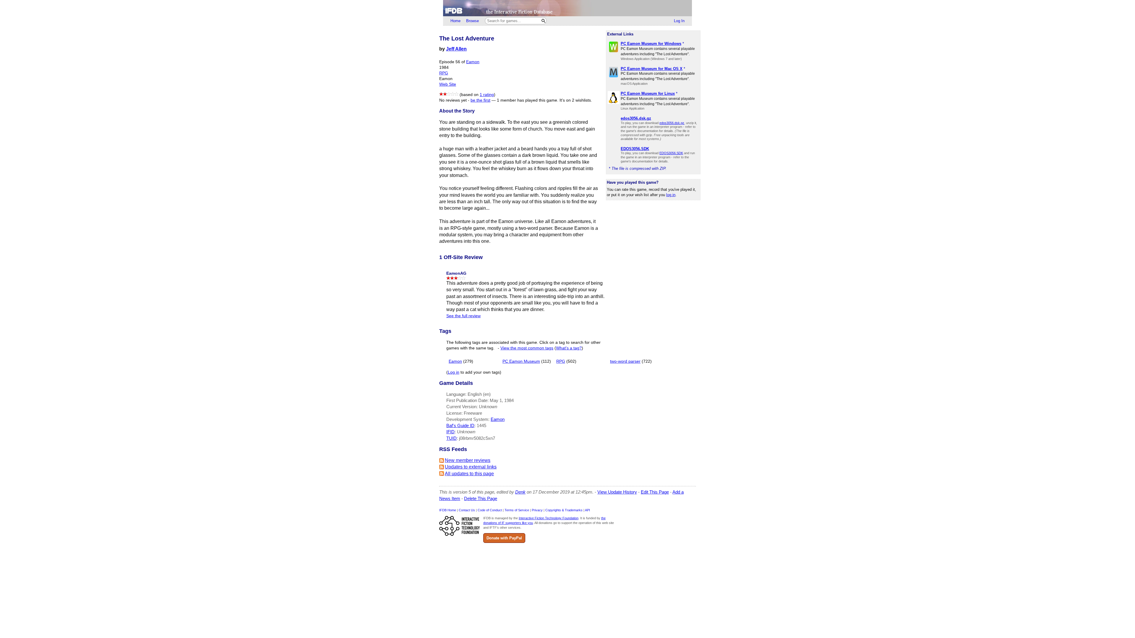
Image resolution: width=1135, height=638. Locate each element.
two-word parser (625, 361)
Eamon (472, 62)
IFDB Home (447, 510)
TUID (451, 438)
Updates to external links (471, 466)
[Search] (543, 21)
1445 (481, 425)
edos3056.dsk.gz (671, 123)
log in (670, 195)
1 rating (487, 94)
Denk (520, 491)
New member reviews (467, 460)
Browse (472, 21)
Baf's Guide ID (460, 425)
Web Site (447, 84)
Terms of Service (517, 510)
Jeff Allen (456, 48)
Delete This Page (480, 498)
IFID (450, 431)
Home (455, 21)
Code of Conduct (490, 510)
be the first (480, 100)
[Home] (567, 8)
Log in (453, 372)
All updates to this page (469, 473)
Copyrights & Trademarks (564, 510)
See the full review (463, 316)
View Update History (617, 491)
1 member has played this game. (527, 100)
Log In (679, 21)
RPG (443, 73)
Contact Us (467, 510)
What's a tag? (569, 348)
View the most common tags (526, 348)
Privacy (537, 510)
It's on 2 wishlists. (576, 100)
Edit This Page (655, 491)
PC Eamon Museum (521, 361)
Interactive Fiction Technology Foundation (548, 518)
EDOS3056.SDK (671, 153)
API (587, 510)
